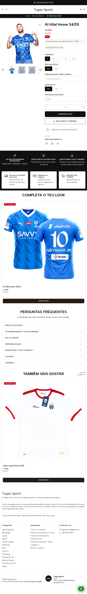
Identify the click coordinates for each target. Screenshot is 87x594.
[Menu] (2, 9)
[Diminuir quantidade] (47, 107)
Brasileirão (6, 545)
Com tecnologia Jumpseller (33, 581)
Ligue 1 (4, 539)
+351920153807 (67, 533)
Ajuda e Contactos (37, 548)
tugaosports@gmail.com (70, 530)
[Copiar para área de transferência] (57, 144)
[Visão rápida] (82, 245)
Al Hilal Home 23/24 (12, 286)
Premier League (7, 542)
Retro (4, 548)
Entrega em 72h (8, 557)
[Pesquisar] (6, 9)
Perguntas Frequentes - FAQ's (41, 542)
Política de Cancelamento (40, 536)
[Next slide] (40, 70)
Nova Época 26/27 (9, 563)
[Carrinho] (84, 9)
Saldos (4, 566)
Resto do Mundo (38, 16)
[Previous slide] (3, 70)
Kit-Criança (6, 554)
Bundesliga (6, 533)
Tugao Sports (43, 9)
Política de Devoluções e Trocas (42, 533)
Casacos (5, 551)
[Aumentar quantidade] (83, 107)
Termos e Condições (38, 530)
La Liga (4, 536)
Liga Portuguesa (8, 530)
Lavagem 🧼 (35, 545)
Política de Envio (36, 539)
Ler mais (64, 3)
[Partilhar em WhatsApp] (52, 144)
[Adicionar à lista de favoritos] (82, 239)
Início (27, 16)
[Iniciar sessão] (80, 9)
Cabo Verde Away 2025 (13, 466)
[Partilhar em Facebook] (47, 144)
